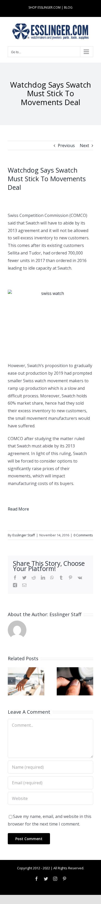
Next (84, 145)
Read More (18, 509)
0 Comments (83, 535)
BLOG (68, 7)
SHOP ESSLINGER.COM (44, 7)
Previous (66, 145)
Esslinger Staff (23, 535)
